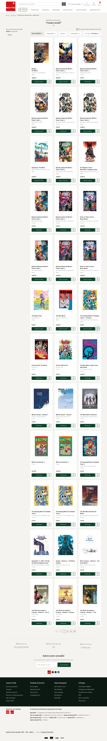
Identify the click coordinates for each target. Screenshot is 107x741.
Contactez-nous (85, 647)
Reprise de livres (35, 689)
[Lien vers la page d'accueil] (10, 6)
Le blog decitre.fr (35, 695)
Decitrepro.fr (58, 695)
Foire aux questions (11, 686)
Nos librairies (58, 689)
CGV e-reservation (83, 698)
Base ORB (57, 698)
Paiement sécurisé (11, 692)
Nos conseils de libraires (21, 647)
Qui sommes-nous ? (60, 686)
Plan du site (82, 701)
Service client (10, 701)
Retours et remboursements (14, 695)
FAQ (53, 647)
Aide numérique (10, 698)
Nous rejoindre (58, 692)
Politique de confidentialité (86, 689)
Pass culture (34, 692)
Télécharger (88, 81)
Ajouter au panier (39, 81)
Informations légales (84, 686)
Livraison (8, 689)
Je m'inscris (64, 665)
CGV (79, 695)
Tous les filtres (36, 33)
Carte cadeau (34, 686)
